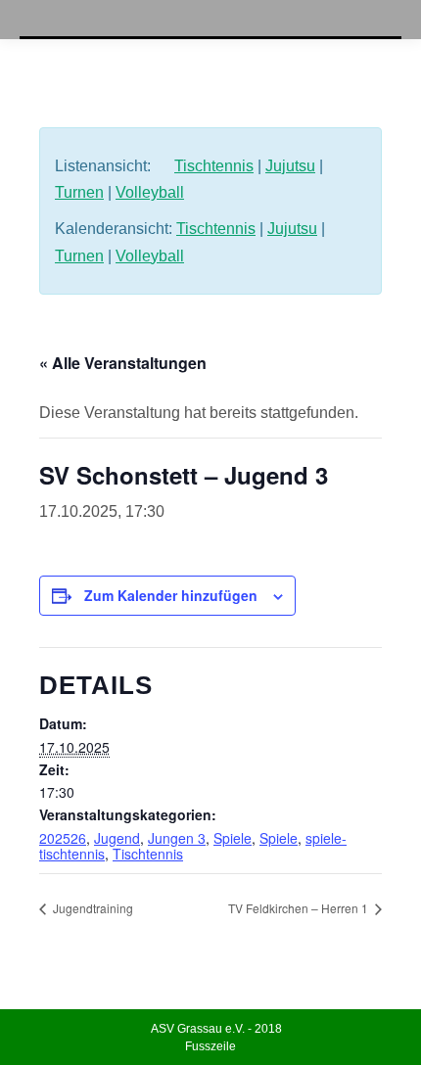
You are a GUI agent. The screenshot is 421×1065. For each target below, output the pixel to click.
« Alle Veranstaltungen (123, 362)
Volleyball (150, 192)
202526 (62, 838)
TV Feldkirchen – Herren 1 (299, 908)
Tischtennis (214, 166)
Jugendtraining (91, 908)
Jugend (117, 838)
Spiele (232, 838)
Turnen (79, 192)
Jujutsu (290, 166)
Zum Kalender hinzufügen (170, 595)
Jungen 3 (177, 838)
